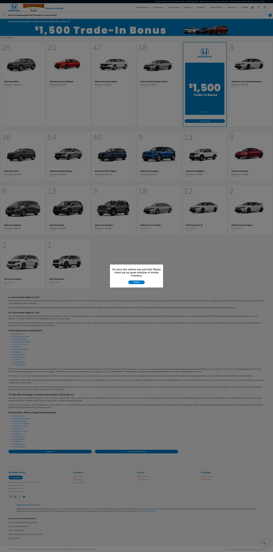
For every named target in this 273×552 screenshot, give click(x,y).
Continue (136, 282)
